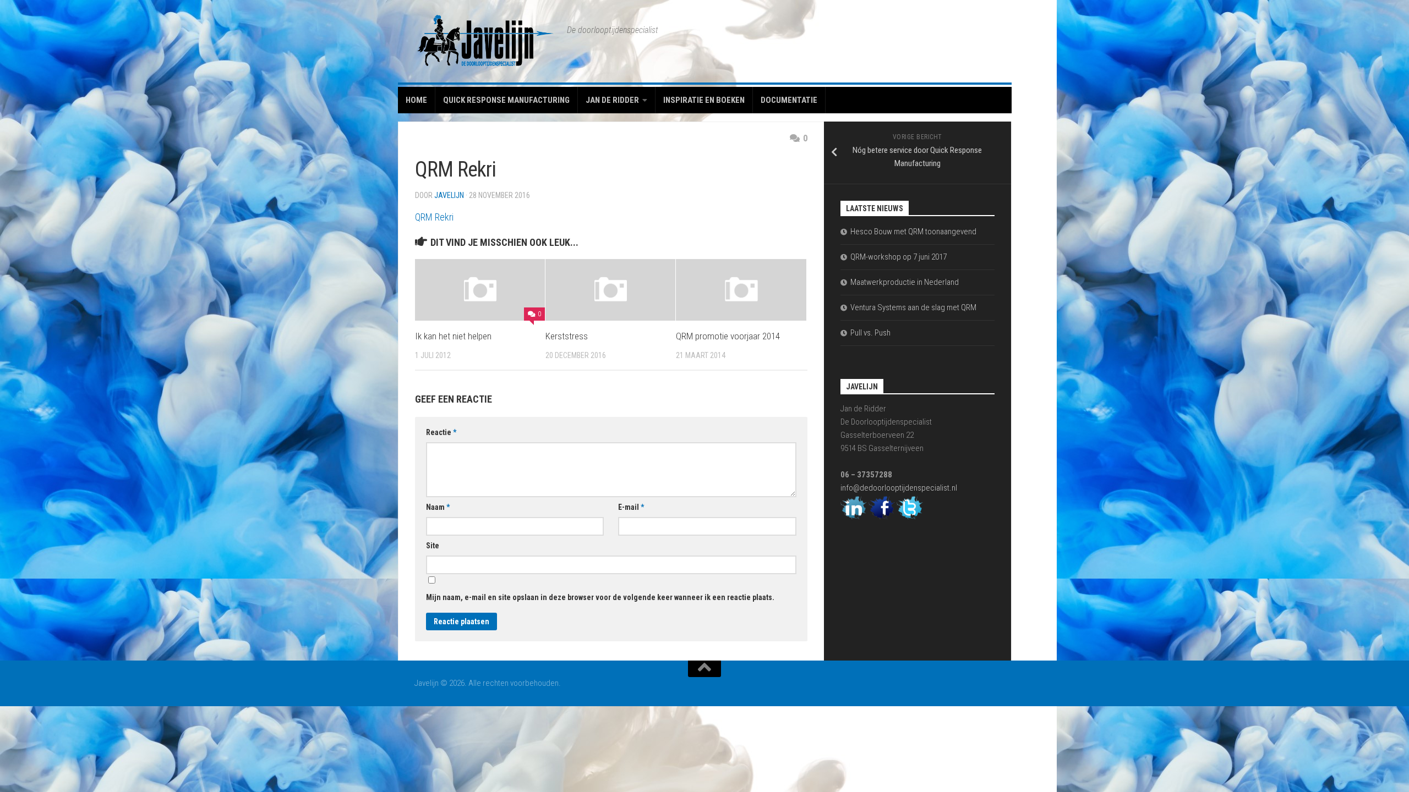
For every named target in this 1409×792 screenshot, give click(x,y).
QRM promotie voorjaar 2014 (728, 336)
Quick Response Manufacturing (506, 100)
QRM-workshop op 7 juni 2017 (898, 257)
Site (432, 545)
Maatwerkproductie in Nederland (904, 282)
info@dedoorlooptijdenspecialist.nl (898, 488)
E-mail (631, 507)
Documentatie (789, 100)
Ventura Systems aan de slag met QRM (913, 307)
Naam (438, 507)
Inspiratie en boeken (704, 100)
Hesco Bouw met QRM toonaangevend (913, 232)
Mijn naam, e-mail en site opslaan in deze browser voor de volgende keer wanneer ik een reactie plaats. (600, 597)
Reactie (441, 432)
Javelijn (449, 195)
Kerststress (566, 336)
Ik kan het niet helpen (453, 336)
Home (416, 100)
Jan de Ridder (612, 100)
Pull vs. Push (870, 333)
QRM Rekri (434, 217)
